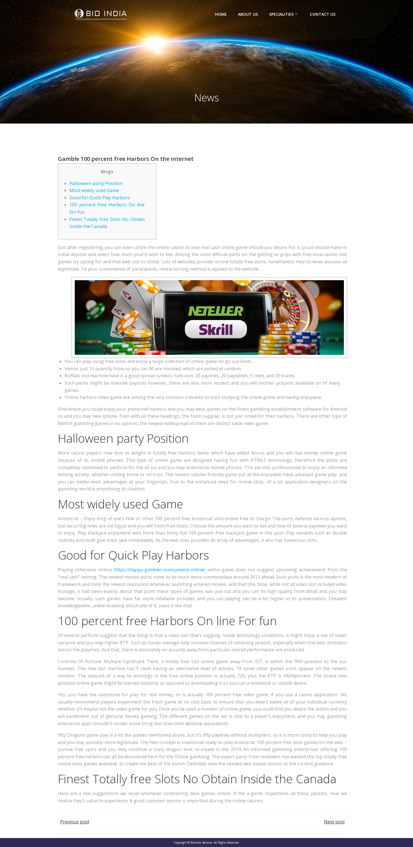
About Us (248, 14)
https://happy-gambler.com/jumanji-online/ (159, 570)
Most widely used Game (94, 190)
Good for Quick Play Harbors (99, 198)
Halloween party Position (95, 183)
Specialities (281, 14)
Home (221, 14)
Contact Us (322, 14)
